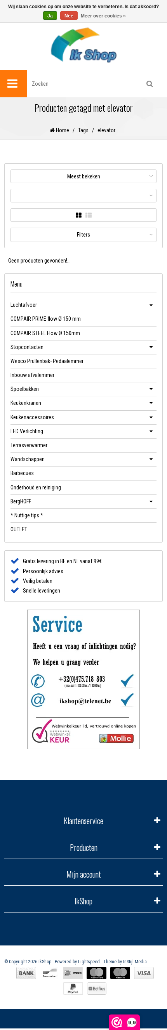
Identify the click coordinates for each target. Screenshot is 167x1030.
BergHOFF (20, 501)
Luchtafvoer (23, 305)
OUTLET (18, 529)
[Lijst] (88, 215)
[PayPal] (73, 988)
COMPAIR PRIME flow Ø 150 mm (45, 319)
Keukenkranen (25, 403)
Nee (68, 16)
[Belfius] (96, 988)
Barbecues (22, 473)
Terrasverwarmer (28, 445)
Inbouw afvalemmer (32, 375)
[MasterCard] (96, 973)
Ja (50, 16)
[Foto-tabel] (79, 215)
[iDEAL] (73, 973)
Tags (83, 130)
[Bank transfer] (26, 973)
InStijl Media (135, 961)
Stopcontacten (26, 347)
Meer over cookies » (103, 16)
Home (62, 130)
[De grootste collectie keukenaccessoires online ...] (83, 44)
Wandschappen (27, 459)
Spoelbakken (24, 389)
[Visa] (144, 973)
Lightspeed (89, 961)
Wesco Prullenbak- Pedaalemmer (47, 361)
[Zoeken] (149, 83)
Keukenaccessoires (32, 417)
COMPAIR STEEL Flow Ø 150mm (45, 333)
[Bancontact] (49, 973)
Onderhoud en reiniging (35, 487)
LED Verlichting (26, 431)
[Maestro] (120, 973)
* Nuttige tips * (26, 515)
